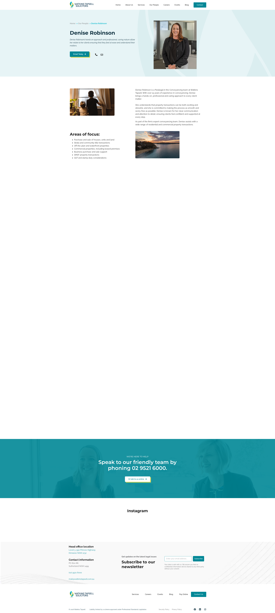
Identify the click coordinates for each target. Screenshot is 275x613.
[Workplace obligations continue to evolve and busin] (184, 523)
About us (129, 5)
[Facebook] (195, 609)
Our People (154, 5)
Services (141, 5)
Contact (200, 5)
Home (118, 5)
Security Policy (164, 609)
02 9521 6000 (149, 468)
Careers (166, 5)
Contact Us (198, 594)
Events (177, 5)
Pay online (183, 594)
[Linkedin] (200, 609)
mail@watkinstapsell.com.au (81, 579)
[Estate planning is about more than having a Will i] (122, 523)
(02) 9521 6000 (75, 572)
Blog (187, 5)
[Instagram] (205, 609)
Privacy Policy (177, 609)
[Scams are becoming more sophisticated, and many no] (91, 523)
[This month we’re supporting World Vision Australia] (153, 523)
